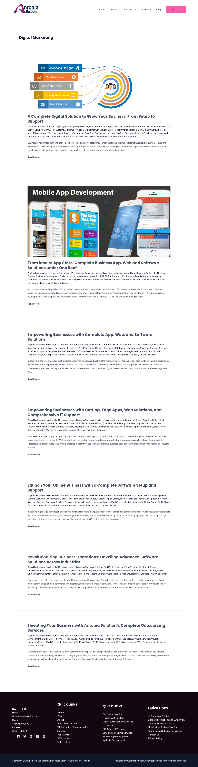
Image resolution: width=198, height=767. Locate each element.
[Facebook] (18, 736)
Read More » (34, 156)
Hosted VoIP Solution (113, 717)
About (60, 719)
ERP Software (149, 129)
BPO (91, 126)
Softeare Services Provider (133, 498)
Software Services (115, 133)
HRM (160, 129)
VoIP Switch (104, 354)
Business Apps (102, 126)
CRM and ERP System (113, 729)
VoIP (63, 136)
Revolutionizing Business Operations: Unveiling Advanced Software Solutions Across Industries (93, 559)
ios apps (130, 276)
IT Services (52, 133)
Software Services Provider (138, 133)
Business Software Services (123, 126)
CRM (46, 129)
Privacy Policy (155, 738)
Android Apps (54, 126)
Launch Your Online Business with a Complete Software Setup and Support (92, 488)
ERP (139, 129)
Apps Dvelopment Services (75, 126)
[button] (134, 9)
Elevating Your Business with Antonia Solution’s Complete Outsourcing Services (96, 628)
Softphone (100, 133)
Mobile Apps (64, 133)
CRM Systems (57, 129)
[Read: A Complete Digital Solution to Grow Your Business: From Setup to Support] (80, 85)
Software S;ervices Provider (62, 351)
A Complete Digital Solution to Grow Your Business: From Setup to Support (91, 119)
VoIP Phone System (126, 279)
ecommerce (110, 129)
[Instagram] (43, 736)
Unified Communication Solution (44, 136)
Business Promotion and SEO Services (166, 719)
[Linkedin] (31, 736)
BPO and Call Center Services (117, 732)
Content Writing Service (160, 723)
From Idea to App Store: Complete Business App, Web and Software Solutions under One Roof (93, 265)
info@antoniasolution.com (25, 716)
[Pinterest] (37, 736)
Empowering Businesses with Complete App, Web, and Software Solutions (90, 337)
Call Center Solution (141, 344)
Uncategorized (160, 133)
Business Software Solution (151, 126)
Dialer (100, 129)
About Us (114, 9)
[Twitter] (24, 736)
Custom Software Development (80, 129)
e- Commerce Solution (159, 716)
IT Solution (108, 725)
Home (102, 9)
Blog (158, 9)
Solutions (128, 9)
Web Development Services (104, 136)
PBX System (63, 738)
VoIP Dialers (63, 742)
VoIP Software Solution (77, 136)
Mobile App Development (116, 736)
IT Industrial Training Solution (162, 727)
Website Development (114, 740)
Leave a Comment (36, 126)
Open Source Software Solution (118, 721)
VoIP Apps (47, 354)
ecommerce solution (127, 129)
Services (144, 9)
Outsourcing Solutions (83, 133)
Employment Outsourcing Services (165, 730)
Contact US (153, 734)
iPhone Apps (39, 133)
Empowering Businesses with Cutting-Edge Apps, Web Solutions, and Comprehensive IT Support (95, 412)
